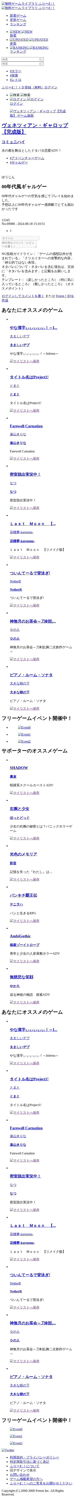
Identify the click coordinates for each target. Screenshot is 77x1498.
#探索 (14, 75)
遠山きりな (18, 434)
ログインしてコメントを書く (23, 296)
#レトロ (15, 79)
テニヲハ (16, 904)
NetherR (15, 581)
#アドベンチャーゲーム (27, 158)
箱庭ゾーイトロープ (24, 945)
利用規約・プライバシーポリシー (34, 1457)
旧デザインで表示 (23, 1470)
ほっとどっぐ (20, 817)
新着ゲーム (18, 15)
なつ (13, 483)
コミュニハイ (13, 142)
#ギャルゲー (19, 162)
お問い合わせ (20, 1474)
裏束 (13, 776)
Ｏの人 (15, 629)
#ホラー (15, 71)
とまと (15, 385)
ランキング (18, 24)
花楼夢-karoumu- (21, 532)
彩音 (13, 863)
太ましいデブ (20, 336)
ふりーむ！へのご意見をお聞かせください (41, 1483)
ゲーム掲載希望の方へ (26, 1479)
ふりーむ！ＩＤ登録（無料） (23, 87)
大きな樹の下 (20, 683)
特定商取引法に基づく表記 (29, 1461)
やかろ (15, 986)
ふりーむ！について (24, 1466)
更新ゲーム (18, 20)
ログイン (50, 87)
